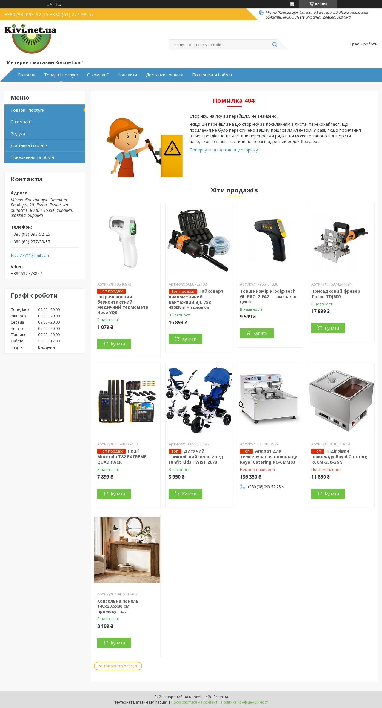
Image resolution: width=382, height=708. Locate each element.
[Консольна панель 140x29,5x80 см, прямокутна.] (127, 550)
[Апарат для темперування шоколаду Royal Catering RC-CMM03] (270, 400)
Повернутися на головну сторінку (224, 150)
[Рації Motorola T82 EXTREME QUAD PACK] (127, 400)
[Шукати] (275, 44)
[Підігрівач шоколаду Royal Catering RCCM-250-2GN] (341, 400)
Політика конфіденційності (245, 702)
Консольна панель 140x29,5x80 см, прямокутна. (117, 606)
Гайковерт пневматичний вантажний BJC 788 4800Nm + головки (196, 299)
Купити (118, 344)
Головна (26, 75)
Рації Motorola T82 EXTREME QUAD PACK (122, 456)
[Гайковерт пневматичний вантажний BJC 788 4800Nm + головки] (199, 240)
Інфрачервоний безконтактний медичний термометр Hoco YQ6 (122, 304)
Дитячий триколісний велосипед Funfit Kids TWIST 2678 (196, 456)
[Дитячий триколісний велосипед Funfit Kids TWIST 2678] (199, 400)
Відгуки (17, 134)
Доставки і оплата (164, 75)
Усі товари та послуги (118, 666)
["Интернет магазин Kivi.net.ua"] (30, 39)
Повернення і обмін (212, 75)
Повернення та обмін (32, 157)
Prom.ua (221, 696)
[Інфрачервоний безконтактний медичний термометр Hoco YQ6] (127, 240)
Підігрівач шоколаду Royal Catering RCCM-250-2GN (339, 456)
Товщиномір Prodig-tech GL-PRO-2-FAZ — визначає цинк (269, 296)
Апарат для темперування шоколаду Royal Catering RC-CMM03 (268, 456)
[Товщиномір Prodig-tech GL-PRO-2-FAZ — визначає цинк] (270, 240)
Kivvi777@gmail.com (30, 255)
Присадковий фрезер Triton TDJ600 (335, 293)
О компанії (98, 75)
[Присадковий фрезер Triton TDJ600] (341, 240)
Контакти (127, 75)
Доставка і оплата (29, 145)
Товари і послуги (61, 75)
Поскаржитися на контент (194, 702)
